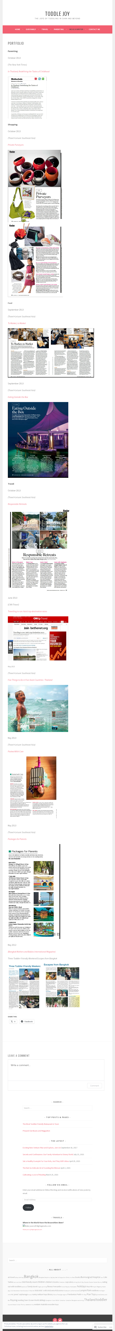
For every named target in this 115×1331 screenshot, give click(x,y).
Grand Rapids (65, 1287)
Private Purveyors (16, 144)
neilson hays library (45, 1294)
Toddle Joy (57, 13)
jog (9, 1291)
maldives (95, 1290)
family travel (32, 1286)
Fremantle (57, 1286)
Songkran (49, 1300)
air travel (11, 1277)
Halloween (73, 1287)
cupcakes (69, 1282)
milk (9, 1295)
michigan (102, 1291)
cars (15, 1282)
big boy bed (54, 1277)
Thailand (90, 1300)
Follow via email (57, 1185)
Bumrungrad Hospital (90, 1277)
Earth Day (81, 1282)
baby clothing (19, 1277)
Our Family (31, 29)
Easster (86, 1282)
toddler (101, 1299)
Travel (45, 29)
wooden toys (53, 1304)
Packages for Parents (17, 839)
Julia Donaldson (15, 1291)
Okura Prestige (57, 1295)
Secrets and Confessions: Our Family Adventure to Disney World (48, 1154)
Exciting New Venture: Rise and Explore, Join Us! (42, 1147)
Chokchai (62, 1282)
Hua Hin (89, 1286)
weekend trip (30, 1305)
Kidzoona (59, 1290)
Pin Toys (83, 1295)
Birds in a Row (70, 1277)
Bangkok (31, 1276)
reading (21, 1300)
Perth (79, 1294)
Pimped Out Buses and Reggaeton (36, 1130)
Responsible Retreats (17, 504)
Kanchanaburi (24, 1291)
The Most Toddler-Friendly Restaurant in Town (41, 1124)
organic (65, 1295)
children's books (52, 1282)
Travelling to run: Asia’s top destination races (27, 611)
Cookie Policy (49, 1326)
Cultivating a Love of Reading (34, 1174)
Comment (94, 1085)
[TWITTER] (60, 1320)
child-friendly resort (29, 1282)
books (77, 1277)
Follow (28, 1207)
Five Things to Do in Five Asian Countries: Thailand (30, 679)
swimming (80, 1300)
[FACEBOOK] (55, 1320)
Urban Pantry (21, 1305)
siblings (42, 1300)
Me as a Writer (76, 29)
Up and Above (12, 1305)
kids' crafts (43, 1290)
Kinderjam (66, 1291)
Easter (91, 1282)
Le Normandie (74, 1291)
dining (75, 1282)
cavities (18, 1282)
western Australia (41, 1304)
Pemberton (71, 1294)
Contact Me (94, 29)
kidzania (51, 1290)
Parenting (59, 29)
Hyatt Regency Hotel (99, 1287)
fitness (49, 1286)
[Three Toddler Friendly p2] (62, 1007)
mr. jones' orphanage (19, 1294)
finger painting (42, 1287)
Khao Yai (31, 1291)
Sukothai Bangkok (71, 1300)
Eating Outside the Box (18, 397)
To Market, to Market (17, 323)
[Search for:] (57, 1108)
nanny (34, 1294)
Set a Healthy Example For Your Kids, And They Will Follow (46, 1161)
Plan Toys (91, 1294)
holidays (81, 1286)
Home (17, 29)
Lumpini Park (85, 1290)
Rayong (13, 1300)
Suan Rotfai (55, 1300)
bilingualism (62, 1277)
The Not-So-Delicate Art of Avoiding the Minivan (41, 1168)
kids (36, 1290)
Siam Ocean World (31, 1300)
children (41, 1281)
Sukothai (62, 1300)
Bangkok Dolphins (44, 1277)
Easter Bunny (98, 1282)
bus (102, 1277)
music (30, 1295)
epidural (24, 1287)
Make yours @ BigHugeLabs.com (32, 1229)
